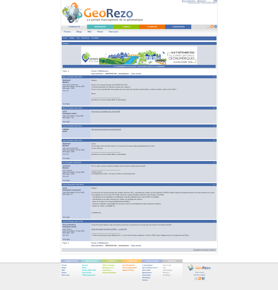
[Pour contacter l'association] (208, 27)
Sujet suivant (136, 73)
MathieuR (67, 80)
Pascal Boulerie (69, 225)
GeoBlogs (166, 275)
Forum (65, 38)
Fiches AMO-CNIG (89, 270)
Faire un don (199, 272)
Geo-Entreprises (128, 265)
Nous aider (146, 270)
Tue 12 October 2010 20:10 (72, 126)
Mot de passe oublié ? (209, 3)
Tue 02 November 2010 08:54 (73, 184)
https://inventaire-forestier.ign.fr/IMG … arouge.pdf (109, 229)
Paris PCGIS (86, 272)
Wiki (90, 32)
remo (65, 188)
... (163, 277)
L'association (147, 265)
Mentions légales (199, 275)
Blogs (79, 32)
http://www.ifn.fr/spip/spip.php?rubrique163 (106, 129)
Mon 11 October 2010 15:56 (72, 108)
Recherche (85, 38)
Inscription (95, 38)
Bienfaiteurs (147, 272)
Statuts (145, 280)
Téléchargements (88, 275)
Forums (67, 32)
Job (164, 268)
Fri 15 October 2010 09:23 (72, 162)
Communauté (74, 27)
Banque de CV (108, 268)
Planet (100, 32)
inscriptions (121, 66)
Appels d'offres (128, 270)
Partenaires (146, 275)
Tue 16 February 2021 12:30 (73, 221)
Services (166, 272)
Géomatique (167, 270)
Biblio (84, 268)
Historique (146, 277)
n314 (65, 112)
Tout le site (167, 265)
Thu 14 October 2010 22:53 (72, 140)
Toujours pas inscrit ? (195, 3)
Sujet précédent (97, 73)
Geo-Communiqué (129, 268)
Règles (72, 38)
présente (161, 66)
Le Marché (152, 27)
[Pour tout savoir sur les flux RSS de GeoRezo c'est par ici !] (212, 27)
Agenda (85, 265)
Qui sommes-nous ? (150, 268)
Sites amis (113, 32)
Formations (107, 270)
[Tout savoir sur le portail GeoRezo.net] (215, 27)
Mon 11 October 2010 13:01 (72, 77)
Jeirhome (67, 166)
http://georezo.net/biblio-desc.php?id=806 (105, 111)
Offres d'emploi (108, 265)
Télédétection (103, 71)
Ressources (100, 27)
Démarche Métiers (109, 272)
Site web (66, 90)
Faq (78, 38)
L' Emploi (126, 27)
